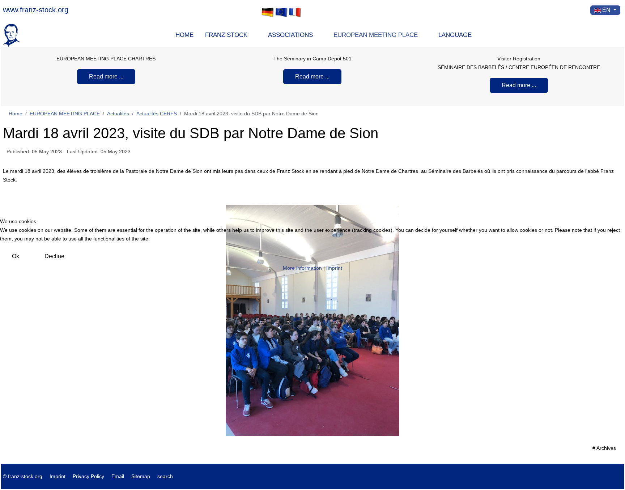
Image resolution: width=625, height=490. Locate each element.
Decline (54, 256)
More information (302, 268)
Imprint (334, 268)
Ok (15, 256)
